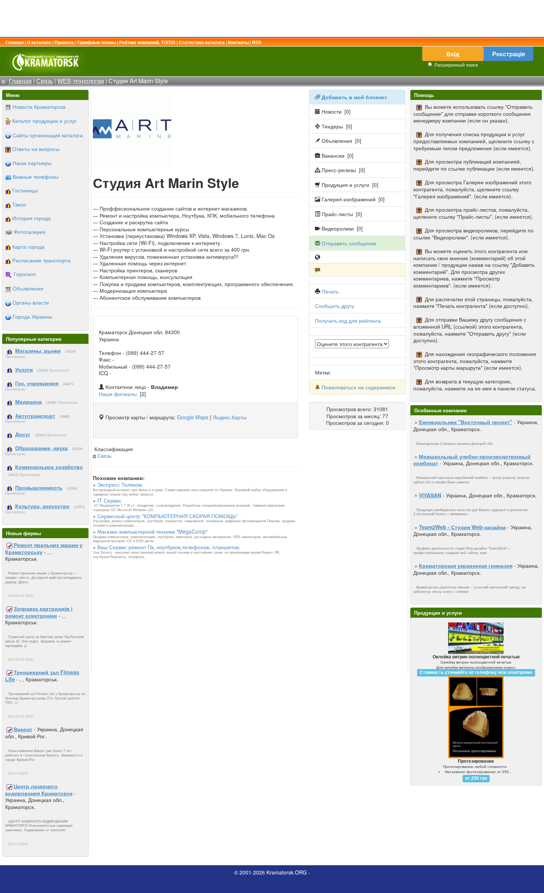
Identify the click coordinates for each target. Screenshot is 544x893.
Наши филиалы (118, 393)
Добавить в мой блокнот (354, 97)
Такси (19, 204)
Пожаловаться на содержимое (359, 387)
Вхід (452, 54)
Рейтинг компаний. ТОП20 (147, 42)
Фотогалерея (30, 231)
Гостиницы (25, 190)
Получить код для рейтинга (348, 320)
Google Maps (192, 417)
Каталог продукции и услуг (44, 120)
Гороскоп (25, 274)
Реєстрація (508, 54)
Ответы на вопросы (36, 148)
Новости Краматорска (39, 106)
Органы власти (31, 302)
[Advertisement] (272, 18)
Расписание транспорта (41, 260)
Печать (330, 291)
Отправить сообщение (349, 243)
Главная (15, 42)
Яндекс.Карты (229, 417)
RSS (256, 42)
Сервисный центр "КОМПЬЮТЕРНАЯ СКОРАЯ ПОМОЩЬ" (167, 516)
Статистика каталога (202, 42)
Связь (104, 455)
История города (31, 218)
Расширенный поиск (456, 64)
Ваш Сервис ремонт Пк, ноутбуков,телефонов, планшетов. (168, 547)
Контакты (238, 42)
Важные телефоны (35, 176)
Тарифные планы (96, 42)
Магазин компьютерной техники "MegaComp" (152, 531)
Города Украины (32, 316)
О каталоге (39, 42)
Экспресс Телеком (119, 484)
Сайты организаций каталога (48, 135)
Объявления (28, 288)
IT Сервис (109, 500)
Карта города (28, 246)
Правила (64, 42)
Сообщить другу (334, 305)
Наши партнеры (32, 163)
